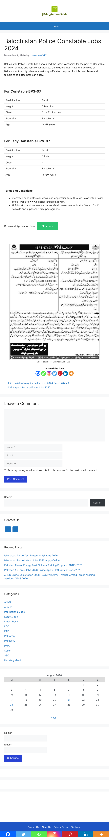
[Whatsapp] (43, 373)
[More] (71, 373)
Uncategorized (12, 660)
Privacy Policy (61, 827)
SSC (6, 655)
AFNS (7, 602)
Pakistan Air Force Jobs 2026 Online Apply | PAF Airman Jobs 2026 (42, 570)
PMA (7, 645)
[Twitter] (54, 373)
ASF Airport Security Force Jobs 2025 (29, 387)
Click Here (47, 226)
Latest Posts (11, 621)
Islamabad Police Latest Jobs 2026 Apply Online (32, 560)
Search (8, 497)
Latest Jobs (11, 616)
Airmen (8, 607)
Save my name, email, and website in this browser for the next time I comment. (52, 470)
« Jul (53, 717)
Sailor (7, 650)
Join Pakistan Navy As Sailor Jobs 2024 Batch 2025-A (39, 383)
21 (69, 699)
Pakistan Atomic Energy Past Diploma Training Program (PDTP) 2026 (43, 565)
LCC (6, 626)
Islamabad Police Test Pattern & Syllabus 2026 (31, 555)
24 (11, 704)
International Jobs (14, 611)
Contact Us (33, 827)
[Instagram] (49, 373)
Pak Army (9, 636)
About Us (46, 827)
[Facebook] (37, 373)
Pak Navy (9, 641)
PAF (6, 631)
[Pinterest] (60, 373)
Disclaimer (76, 827)
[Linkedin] (65, 373)
